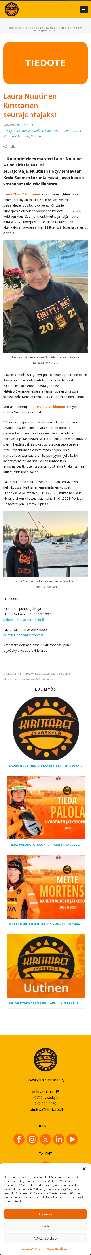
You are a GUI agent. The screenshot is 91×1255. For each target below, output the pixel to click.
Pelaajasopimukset (30, 130)
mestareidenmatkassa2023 (21, 679)
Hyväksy (45, 1214)
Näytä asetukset (45, 1238)
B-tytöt (31, 28)
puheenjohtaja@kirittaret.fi (23, 619)
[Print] (15, 146)
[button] (84, 1169)
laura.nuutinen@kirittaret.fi (23, 635)
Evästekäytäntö (30, 1249)
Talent (65, 130)
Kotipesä (16, 28)
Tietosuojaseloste (56, 1249)
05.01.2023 (25, 125)
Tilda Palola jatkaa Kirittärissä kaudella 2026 (47, 845)
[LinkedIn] (58, 1139)
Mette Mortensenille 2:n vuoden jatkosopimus (47, 924)
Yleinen (36, 136)
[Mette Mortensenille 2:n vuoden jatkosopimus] (46, 887)
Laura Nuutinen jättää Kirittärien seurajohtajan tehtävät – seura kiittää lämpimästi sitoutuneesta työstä (47, 766)
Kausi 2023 (42, 673)
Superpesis (52, 130)
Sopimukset (49, 679)
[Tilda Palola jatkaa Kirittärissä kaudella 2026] (46, 808)
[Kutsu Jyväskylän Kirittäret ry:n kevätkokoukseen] (46, 966)
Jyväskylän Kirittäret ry (18, 673)
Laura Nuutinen (61, 673)
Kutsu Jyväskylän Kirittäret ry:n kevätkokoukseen (47, 1003)
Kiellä (45, 1226)
